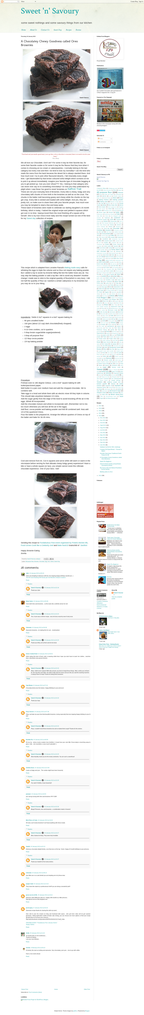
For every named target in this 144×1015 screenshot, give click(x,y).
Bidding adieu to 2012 (106, 472)
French (119, 269)
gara (103, 274)
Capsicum (107, 217)
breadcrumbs (118, 208)
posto (113, 335)
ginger (115, 276)
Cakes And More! (104, 630)
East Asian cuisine (101, 258)
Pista (107, 331)
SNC (111, 363)
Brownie (36, 561)
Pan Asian (101, 326)
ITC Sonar (99, 292)
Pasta (119, 329)
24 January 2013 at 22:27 (51, 833)
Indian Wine (109, 288)
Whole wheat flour (117, 394)
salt (110, 356)
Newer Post (24, 989)
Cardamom (117, 217)
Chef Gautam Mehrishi (107, 223)
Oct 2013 (103, 422)
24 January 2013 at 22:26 (51, 806)
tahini (100, 375)
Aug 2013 (103, 427)
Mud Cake (105, 315)
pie (103, 331)
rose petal (118, 352)
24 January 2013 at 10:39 (42, 767)
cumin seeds (107, 246)
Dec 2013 (103, 418)
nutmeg (120, 319)
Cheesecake (113, 221)
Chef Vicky (118, 223)
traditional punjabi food (113, 382)
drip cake (119, 255)
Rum (120, 354)
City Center (109, 232)
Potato (118, 335)
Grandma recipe (110, 279)
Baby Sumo (29, 601)
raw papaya (113, 344)
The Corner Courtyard (103, 378)
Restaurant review (115, 347)
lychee (100, 303)
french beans (100, 271)
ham (112, 283)
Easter (109, 258)
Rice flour (112, 349)
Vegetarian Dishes (101, 387)
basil (122, 201)
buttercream (100, 214)
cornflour (106, 242)
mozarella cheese (111, 313)
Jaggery (107, 292)
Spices (100, 365)
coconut (115, 233)
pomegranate (115, 333)
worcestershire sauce (111, 396)
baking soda (103, 201)
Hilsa (117, 283)
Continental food (116, 239)
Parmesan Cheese (102, 329)
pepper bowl (29, 884)
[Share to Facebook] (51, 559)
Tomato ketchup (115, 380)
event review (102, 262)
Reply (27, 580)
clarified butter (117, 232)
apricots (104, 196)
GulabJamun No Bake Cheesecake (113, 525)
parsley (112, 329)
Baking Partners (104, 199)
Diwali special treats (113, 253)
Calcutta (99, 217)
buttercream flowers (109, 214)
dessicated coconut (101, 253)
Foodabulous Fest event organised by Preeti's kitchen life (64, 543)
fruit (98, 274)
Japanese (113, 292)
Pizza (120, 331)
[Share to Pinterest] (53, 559)
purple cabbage (106, 340)
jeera (120, 292)
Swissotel (108, 373)
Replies (30, 584)
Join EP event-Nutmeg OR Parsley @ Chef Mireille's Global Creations (46, 577)
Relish (105, 347)
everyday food (112, 262)
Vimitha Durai (30, 767)
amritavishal (118, 194)
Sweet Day (58, 30)
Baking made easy (72, 268)
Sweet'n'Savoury (36, 587)
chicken (110, 226)
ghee (109, 276)
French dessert (119, 271)
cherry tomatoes (101, 226)
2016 (100, 408)
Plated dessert (100, 333)
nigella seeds (105, 319)
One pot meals (105, 322)
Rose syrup (99, 354)
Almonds (120, 192)
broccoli (121, 210)
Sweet (52, 561)
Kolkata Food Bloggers (110, 299)
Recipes (68, 30)
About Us (33, 30)
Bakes (114, 198)
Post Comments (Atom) (35, 992)
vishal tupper (107, 389)
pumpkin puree (119, 336)
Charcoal (99, 221)
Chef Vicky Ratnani (102, 224)
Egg (46, 561)
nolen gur (113, 319)
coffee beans (120, 235)
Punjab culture (113, 338)
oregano (110, 324)
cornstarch (113, 242)
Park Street (117, 328)
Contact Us (45, 30)
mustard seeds (117, 317)
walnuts (119, 389)
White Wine (105, 394)
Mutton (98, 319)
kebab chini (106, 294)
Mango (106, 304)
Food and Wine (114, 265)
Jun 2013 (103, 432)
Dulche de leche (109, 256)
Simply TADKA (30, 924)
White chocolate (113, 392)
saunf (102, 358)
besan (104, 205)
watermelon (105, 390)
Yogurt (101, 398)
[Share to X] (49, 559)
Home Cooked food (31, 654)
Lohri (122, 301)
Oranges (103, 324)
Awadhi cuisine (117, 196)
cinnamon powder (118, 230)
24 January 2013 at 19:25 (45, 820)
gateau (98, 276)
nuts (104, 321)
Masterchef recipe (116, 306)
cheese (105, 221)
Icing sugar (104, 286)
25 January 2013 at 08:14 (39, 873)
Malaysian (99, 304)
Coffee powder (111, 237)
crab (120, 242)
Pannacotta (99, 328)
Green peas (100, 283)
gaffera (75, 1011)
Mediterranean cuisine (116, 308)
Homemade (105, 285)
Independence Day (118, 286)
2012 (100, 475)
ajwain (119, 190)
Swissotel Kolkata (118, 373)
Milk (121, 310)
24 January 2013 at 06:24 (36, 573)
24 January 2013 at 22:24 (51, 726)
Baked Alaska (107, 197)
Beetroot (108, 203)
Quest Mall (115, 340)
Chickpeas (118, 226)
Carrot (111, 219)
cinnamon (108, 230)
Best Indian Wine (113, 205)
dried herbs (106, 255)
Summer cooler (116, 367)
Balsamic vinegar (114, 201)
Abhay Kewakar (107, 190)
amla (101, 194)
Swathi (28, 846)
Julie (27, 573)
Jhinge (98, 294)
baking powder (118, 199)
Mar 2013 (103, 440)
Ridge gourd (120, 349)
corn (100, 242)
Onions (113, 322)
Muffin (112, 315)
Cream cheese (117, 244)
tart (118, 375)
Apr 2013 (103, 437)
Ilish (110, 286)
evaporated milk (119, 260)
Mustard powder (108, 317)
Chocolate (41, 561)
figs (107, 264)
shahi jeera (118, 360)
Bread (110, 208)
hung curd (118, 285)
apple (98, 196)
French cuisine (109, 271)
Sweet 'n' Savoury (50, 10)
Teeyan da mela (105, 376)
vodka (113, 389)
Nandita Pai (29, 739)
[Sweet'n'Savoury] (97, 179)
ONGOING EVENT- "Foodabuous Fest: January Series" (41, 922)
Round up (114, 354)
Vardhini (83, 545)
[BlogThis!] (47, 559)
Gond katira (100, 279)
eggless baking (109, 260)
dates (111, 251)
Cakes (106, 216)
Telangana (114, 376)
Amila (27, 933)
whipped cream (101, 392)
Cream (107, 244)
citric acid (101, 232)
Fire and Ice (113, 264)
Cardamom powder (102, 219)
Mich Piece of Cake (31, 820)
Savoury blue (118, 358)
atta (110, 196)
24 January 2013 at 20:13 (38, 846)
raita (120, 342)
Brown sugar (102, 212)
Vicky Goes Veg (119, 387)
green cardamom (107, 281)
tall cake (113, 375)
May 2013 (103, 435)
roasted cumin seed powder (106, 351)
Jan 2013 (103, 445)
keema (119, 294)
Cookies (99, 240)
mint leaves (113, 312)
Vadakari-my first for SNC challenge (110, 447)
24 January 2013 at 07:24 (40, 685)
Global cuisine (109, 278)
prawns (99, 336)
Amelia (28, 947)
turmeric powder (102, 384)
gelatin (104, 276)
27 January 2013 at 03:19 (40, 908)
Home (23, 30)
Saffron (104, 356)
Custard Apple (118, 247)
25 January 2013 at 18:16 (45, 895)
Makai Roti (118, 303)
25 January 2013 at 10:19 (41, 884)
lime (112, 301)
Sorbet (116, 363)
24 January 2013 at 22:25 (51, 754)
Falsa (120, 262)
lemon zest (105, 301)
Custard (110, 247)
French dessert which (103, 272)
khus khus (104, 295)
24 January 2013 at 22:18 (51, 587)
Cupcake (115, 246)
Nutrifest (99, 320)
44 (101, 509)
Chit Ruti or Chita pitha (113, 617)
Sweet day (31, 218)
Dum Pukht (118, 256)
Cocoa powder (106, 233)
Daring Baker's (115, 249)
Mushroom (118, 315)
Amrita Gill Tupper (108, 194)
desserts (118, 251)
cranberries (99, 244)
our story (121, 324)
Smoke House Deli (103, 363)
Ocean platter (111, 320)
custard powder (101, 249)
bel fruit (115, 203)
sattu (98, 358)
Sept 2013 (103, 425)
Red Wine (99, 347)
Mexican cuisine (101, 310)
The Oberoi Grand (102, 380)
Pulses (105, 336)
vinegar (100, 389)
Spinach (107, 365)
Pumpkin (111, 336)
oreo (49, 561)
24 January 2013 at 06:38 (39, 627)
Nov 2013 (103, 420)
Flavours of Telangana (102, 265)
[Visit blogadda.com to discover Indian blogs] (101, 131)
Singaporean (114, 361)
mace (106, 303)
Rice (105, 349)
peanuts (99, 331)
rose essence (110, 352)
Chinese (99, 228)
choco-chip (106, 228)
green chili (118, 281)
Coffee (112, 235)
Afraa (114, 190)
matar (98, 308)
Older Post (87, 989)
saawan (99, 356)
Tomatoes (99, 382)
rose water (107, 354)
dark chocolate (101, 251)
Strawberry (115, 365)
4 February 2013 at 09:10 (38, 947)
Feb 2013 (103, 442)
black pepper (102, 207)
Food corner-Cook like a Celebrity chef (37, 545)
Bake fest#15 (63, 545)
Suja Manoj (29, 685)
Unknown (29, 627)
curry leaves (103, 247)
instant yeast (118, 288)
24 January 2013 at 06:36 (41, 601)
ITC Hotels (118, 290)
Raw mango (105, 344)
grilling (107, 283)
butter (118, 212)
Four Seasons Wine (109, 269)
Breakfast (99, 210)
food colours (106, 267)
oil (117, 321)
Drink (112, 255)
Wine (101, 396)
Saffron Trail (74, 189)
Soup (121, 363)
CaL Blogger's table (116, 216)
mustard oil (99, 317)
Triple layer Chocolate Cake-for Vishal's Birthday (114, 538)
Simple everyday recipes (103, 361)
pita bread (114, 331)
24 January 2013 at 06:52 (45, 654)
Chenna (112, 224)
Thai (120, 376)
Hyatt (98, 286)
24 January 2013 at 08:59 (40, 739)
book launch (102, 208)
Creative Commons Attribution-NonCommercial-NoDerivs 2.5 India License (102, 605)
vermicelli (111, 387)
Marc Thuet (114, 304)
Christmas (100, 230)
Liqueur (116, 301)
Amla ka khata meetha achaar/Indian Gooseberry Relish (110, 464)
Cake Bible (99, 216)
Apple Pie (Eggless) (105, 461)
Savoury (108, 358)
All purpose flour (30, 561)
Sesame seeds (108, 360)
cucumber (99, 246)
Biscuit (121, 205)
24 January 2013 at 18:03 (38, 794)
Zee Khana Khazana (110, 398)
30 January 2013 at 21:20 (37, 933)
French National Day (116, 272)
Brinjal (115, 210)
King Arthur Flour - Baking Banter (109, 644)
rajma (98, 344)
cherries (119, 224)
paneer (119, 326)
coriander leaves (108, 240)
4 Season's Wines (101, 188)
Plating (108, 333)
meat (107, 308)
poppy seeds (106, 335)
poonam (28, 794)
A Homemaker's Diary (105, 616)
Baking (121, 197)
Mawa (103, 308)
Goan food (118, 278)
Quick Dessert (107, 342)
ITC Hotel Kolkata (110, 290)
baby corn (99, 197)
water (98, 390)
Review (78, 30)
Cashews (118, 219)
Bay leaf (101, 203)
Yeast (121, 396)
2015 (100, 410)
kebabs (113, 294)
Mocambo (103, 313)
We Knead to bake (115, 391)
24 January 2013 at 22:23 (51, 668)
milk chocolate (103, 312)
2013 (100, 415)
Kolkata (111, 296)
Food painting (115, 267)
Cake (118, 214)
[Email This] (45, 559)
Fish (120, 264)
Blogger (87, 1011)
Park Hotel (108, 328)
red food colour (117, 345)
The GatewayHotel (116, 378)
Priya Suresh (30, 711)
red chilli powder (107, 345)
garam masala (110, 274)
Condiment (105, 239)
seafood (99, 360)
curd (122, 246)
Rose (103, 352)
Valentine (113, 383)
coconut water (104, 235)
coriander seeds (119, 240)
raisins (115, 342)
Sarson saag (118, 356)
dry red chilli (100, 256)
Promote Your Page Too (103, 181)
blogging (121, 207)
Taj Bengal (106, 375)
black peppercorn (112, 207)
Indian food (101, 288)
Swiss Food (115, 371)
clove (98, 233)
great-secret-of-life (31, 895)
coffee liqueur (101, 237)
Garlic (118, 274)
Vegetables (117, 385)
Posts (101, 138)
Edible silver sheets (118, 258)
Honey (112, 285)
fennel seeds (100, 264)
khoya (98, 295)
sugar (104, 367)
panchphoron (110, 326)
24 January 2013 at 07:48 (41, 711)
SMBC (121, 361)
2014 (100, 413)
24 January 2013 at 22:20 (51, 614)
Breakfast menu (108, 210)
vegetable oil (108, 385)
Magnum (112, 303)
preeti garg (29, 908)
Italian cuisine (100, 290)
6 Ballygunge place (113, 188)
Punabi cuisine (102, 338)
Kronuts (109, 577)
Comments (102, 142)
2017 (100, 406)
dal (108, 249)
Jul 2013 (102, 430)
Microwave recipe (112, 310)
